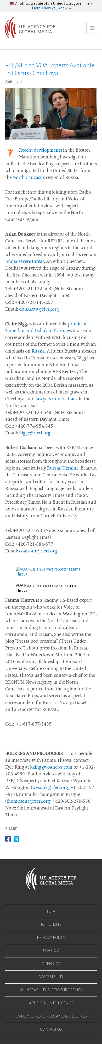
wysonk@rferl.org (50, 788)
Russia (38, 351)
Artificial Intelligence (51, 1003)
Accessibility (51, 977)
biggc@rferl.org (34, 433)
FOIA (51, 911)
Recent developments (40, 150)
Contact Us (51, 1029)
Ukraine (70, 468)
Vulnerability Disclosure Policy (51, 990)
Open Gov (51, 964)
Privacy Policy (51, 937)
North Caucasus (29, 177)
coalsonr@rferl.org (38, 551)
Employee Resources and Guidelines (51, 1016)
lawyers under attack (57, 399)
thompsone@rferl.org (28, 801)
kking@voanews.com (51, 767)
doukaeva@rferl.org (39, 309)
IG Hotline (51, 924)
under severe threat (24, 261)
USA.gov (51, 951)
